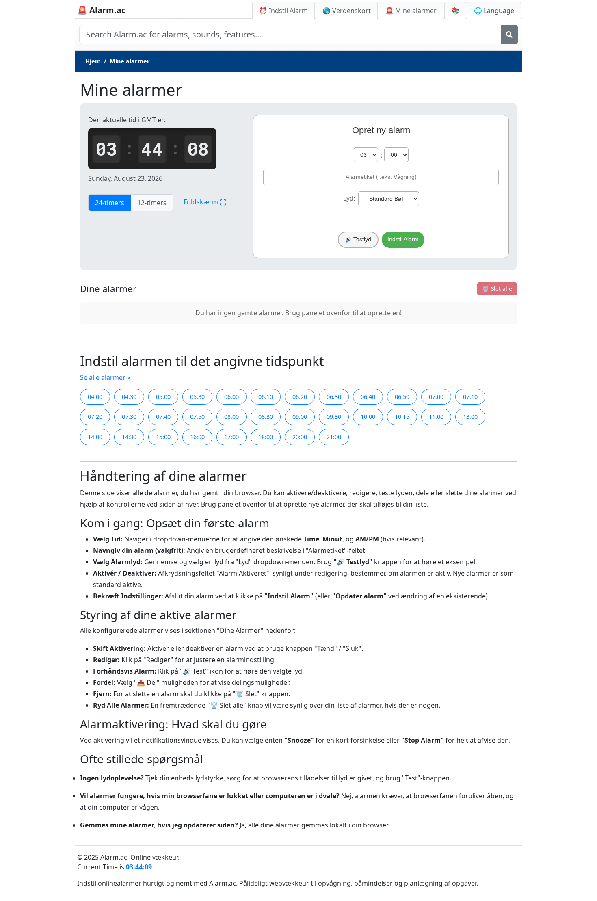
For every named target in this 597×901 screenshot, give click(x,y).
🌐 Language (494, 10)
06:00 (231, 397)
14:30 (129, 437)
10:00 (368, 416)
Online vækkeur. (155, 857)
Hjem (93, 61)
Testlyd (358, 239)
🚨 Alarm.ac (101, 9)
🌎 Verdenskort (346, 10)
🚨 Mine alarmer (411, 10)
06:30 (334, 397)
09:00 (299, 416)
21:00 (334, 437)
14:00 (95, 437)
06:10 (265, 397)
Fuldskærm (205, 202)
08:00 (231, 416)
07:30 (129, 416)
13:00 (470, 416)
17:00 (231, 437)
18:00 (265, 437)
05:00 (163, 397)
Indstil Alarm (403, 239)
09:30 (334, 416)
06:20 (299, 397)
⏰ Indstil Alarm (283, 10)
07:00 (436, 397)
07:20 (95, 416)
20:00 (299, 437)
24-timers (109, 202)
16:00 (197, 437)
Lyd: (349, 198)
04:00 (95, 397)
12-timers (152, 202)
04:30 (129, 397)
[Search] (509, 34)
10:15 (402, 416)
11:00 (436, 416)
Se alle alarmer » (105, 377)
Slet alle (497, 288)
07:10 (470, 397)
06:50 (402, 397)
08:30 (265, 416)
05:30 (197, 397)
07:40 (163, 416)
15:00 (163, 437)
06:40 (368, 397)
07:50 (197, 416)
